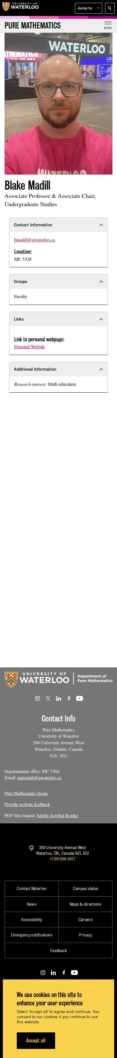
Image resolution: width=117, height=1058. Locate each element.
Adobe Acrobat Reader (57, 815)
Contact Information (33, 224)
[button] (88, 8)
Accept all (35, 1040)
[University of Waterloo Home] (20, 8)
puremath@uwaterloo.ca (39, 777)
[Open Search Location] (110, 8)
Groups (20, 281)
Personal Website (29, 346)
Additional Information (35, 369)
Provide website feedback (27, 804)
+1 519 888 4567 (62, 858)
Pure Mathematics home (26, 793)
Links (19, 319)
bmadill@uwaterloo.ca (34, 240)
